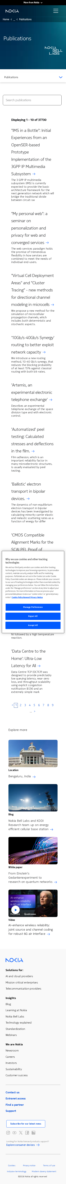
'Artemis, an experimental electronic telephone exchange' (31, 392)
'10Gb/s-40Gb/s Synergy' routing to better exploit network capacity (32, 345)
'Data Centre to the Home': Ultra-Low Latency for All (28, 658)
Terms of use (49, 1165)
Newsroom (12, 1050)
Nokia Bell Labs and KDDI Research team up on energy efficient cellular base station (28, 825)
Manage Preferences (33, 607)
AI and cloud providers (19, 976)
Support (11, 1111)
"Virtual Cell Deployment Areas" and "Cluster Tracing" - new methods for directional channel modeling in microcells (32, 290)
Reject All (33, 616)
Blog (8, 1004)
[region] (33, 592)
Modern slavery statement (44, 1171)
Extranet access (16, 1098)
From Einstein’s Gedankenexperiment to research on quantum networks (30, 877)
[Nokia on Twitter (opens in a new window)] (21, 1132)
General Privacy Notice (33, 597)
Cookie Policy (17, 597)
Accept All (33, 625)
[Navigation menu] (56, 12)
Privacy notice (29, 1165)
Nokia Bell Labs (15, 1016)
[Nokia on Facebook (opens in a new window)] (27, 1132)
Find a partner (15, 1105)
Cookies (11, 1165)
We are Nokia (14, 1044)
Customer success (17, 1075)
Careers (10, 1056)
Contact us (13, 1092)
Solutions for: (14, 970)
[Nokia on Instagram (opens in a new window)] (8, 1132)
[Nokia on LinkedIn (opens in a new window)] (33, 1132)
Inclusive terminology (16, 1171)
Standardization (15, 1029)
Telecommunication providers (23, 988)
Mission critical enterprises (22, 982)
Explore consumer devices (20, 1145)
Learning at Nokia (16, 1010)
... (14, 20)
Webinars (11, 1035)
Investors (11, 1063)
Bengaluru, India (19, 776)
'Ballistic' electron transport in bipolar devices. (28, 491)
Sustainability (14, 1069)
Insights (11, 998)
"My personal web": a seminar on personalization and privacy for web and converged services (29, 228)
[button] (33, 903)
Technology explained (19, 1022)
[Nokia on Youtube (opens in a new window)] (14, 1132)
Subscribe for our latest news (25, 1123)
